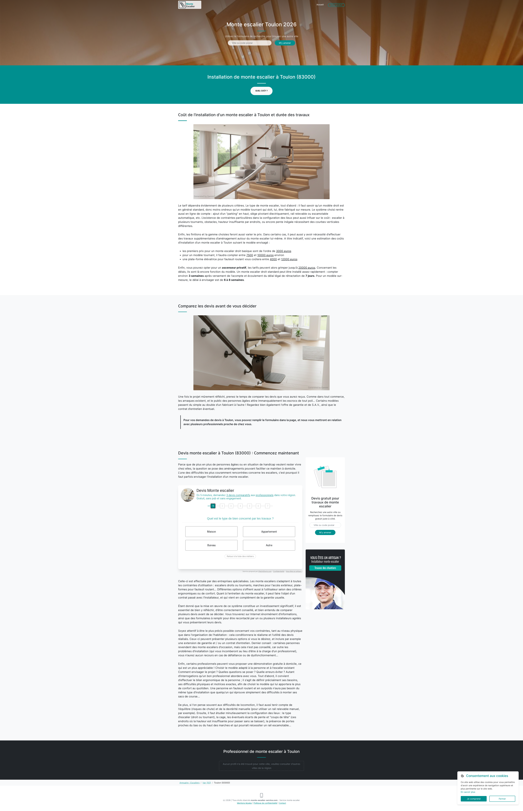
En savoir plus (468, 792)
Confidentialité (278, 571)
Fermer (502, 798)
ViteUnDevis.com (264, 571)
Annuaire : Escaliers (190, 782)
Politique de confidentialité (265, 803)
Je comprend (474, 798)
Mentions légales (244, 803)
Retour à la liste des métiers (240, 556)
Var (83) (207, 782)
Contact (282, 803)
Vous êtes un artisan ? (294, 571)
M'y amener (285, 43)
